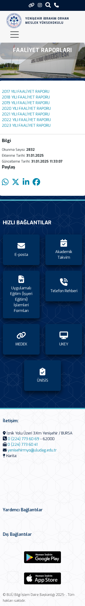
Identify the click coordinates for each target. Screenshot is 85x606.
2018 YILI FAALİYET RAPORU (26, 97)
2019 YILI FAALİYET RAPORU (26, 102)
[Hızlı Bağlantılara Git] (31, 5)
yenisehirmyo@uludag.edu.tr (32, 450)
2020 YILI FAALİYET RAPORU (26, 108)
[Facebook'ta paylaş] (36, 182)
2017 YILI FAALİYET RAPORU (25, 91)
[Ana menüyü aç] (14, 34)
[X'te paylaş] (15, 182)
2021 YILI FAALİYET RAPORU (26, 114)
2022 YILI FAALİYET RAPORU (26, 119)
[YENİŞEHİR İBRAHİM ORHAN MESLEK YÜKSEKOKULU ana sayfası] (14, 20)
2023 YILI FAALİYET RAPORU (26, 125)
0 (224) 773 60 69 (23, 438)
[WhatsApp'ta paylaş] (5, 182)
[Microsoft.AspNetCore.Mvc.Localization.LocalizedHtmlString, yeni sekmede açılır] (42, 557)
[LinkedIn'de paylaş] (26, 182)
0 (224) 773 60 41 (23, 444)
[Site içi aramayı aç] (48, 5)
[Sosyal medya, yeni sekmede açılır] (40, 5)
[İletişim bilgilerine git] (56, 5)
